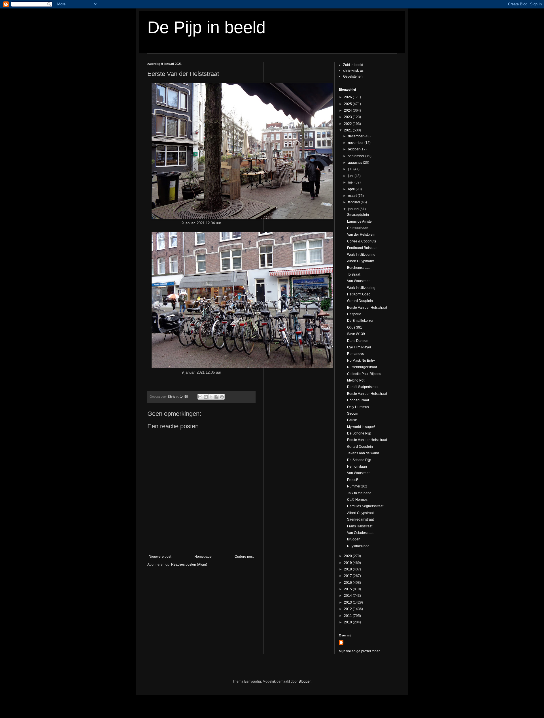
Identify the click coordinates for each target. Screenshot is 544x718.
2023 (348, 117)
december (356, 136)
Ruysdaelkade (358, 546)
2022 (348, 124)
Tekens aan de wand (363, 453)
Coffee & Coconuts (361, 241)
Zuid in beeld (353, 65)
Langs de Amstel (360, 221)
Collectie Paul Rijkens (364, 374)
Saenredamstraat (360, 519)
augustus (355, 163)
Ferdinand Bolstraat (362, 248)
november (356, 143)
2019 (348, 563)
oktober (354, 149)
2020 (348, 556)
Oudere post (244, 557)
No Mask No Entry (361, 361)
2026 (348, 97)
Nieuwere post (160, 557)
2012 (348, 609)
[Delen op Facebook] (216, 397)
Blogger (305, 681)
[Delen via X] (211, 397)
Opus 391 (354, 327)
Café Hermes (357, 500)
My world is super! (361, 427)
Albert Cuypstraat (360, 513)
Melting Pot (355, 380)
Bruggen (353, 539)
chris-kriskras (353, 71)
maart (353, 196)
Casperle (354, 314)
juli (350, 169)
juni (351, 176)
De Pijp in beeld (206, 27)
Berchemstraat (358, 268)
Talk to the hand (359, 493)
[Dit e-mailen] (200, 397)
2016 (348, 583)
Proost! (352, 480)
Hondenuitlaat (358, 400)
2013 (348, 602)
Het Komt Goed (359, 294)
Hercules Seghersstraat (365, 506)
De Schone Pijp (359, 433)
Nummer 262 (357, 486)
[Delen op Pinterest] (222, 397)
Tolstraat (353, 274)
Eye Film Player (359, 347)
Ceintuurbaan (357, 228)
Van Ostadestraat (360, 533)
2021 (348, 130)
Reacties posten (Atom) (189, 564)
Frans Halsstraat (359, 526)
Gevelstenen (353, 76)
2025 (348, 104)
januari (354, 209)
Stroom (352, 414)
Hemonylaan (357, 466)
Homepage (203, 557)
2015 (348, 589)
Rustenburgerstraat (362, 367)
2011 (348, 616)
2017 (348, 576)
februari (354, 202)
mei (351, 182)
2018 (348, 569)
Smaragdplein (358, 215)
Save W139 (356, 334)
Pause (352, 420)
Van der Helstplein (361, 235)
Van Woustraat (358, 281)
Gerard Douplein (360, 301)
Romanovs (355, 354)
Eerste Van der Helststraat (367, 308)
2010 (348, 622)
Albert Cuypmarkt (360, 261)
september (356, 156)
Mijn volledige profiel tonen (360, 651)
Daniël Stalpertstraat (363, 387)
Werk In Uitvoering (361, 255)
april (352, 189)
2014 (348, 596)
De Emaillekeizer (360, 321)
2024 (348, 110)
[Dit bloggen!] (206, 397)
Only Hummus (358, 407)
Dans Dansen (357, 341)
